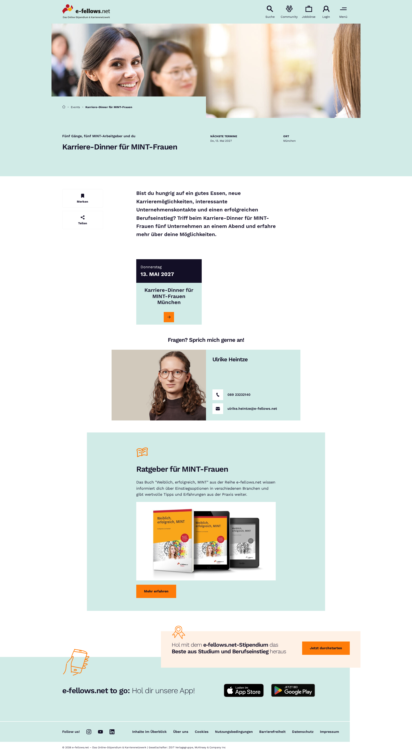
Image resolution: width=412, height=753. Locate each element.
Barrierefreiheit (272, 731)
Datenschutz (303, 731)
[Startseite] (63, 107)
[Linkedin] (112, 731)
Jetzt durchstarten (326, 648)
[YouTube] (100, 731)
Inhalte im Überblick (149, 731)
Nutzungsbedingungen (234, 731)
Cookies (202, 731)
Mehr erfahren (156, 591)
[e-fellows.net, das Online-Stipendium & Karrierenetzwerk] (86, 11)
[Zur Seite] (169, 317)
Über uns (180, 731)
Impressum (329, 731)
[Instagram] (89, 731)
